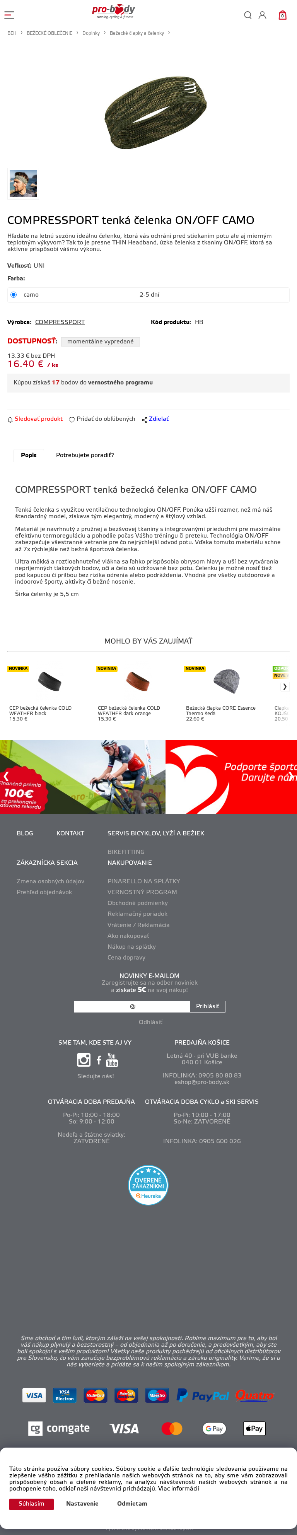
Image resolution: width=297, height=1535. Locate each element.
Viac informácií (178, 1489)
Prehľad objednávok (44, 892)
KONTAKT (70, 834)
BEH (12, 33)
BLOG (25, 834)
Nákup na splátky (132, 947)
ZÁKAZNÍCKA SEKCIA (47, 863)
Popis (29, 455)
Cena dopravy (126, 958)
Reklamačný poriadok (137, 914)
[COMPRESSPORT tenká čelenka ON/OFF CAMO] (148, 103)
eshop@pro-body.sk (201, 1082)
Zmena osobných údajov (50, 881)
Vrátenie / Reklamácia (139, 925)
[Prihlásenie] (262, 15)
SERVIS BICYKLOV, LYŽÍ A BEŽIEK (156, 834)
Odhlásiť (150, 1022)
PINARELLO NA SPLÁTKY (144, 881)
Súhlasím (31, 1504)
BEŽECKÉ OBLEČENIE (49, 33)
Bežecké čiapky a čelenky (137, 33)
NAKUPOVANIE (130, 863)
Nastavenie (82, 1504)
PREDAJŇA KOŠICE (202, 1043)
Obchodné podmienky (138, 903)
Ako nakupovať (128, 936)
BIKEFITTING (126, 852)
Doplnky (91, 33)
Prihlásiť (207, 1006)
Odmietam (132, 1504)
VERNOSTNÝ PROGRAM (142, 892)
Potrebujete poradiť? (85, 455)
